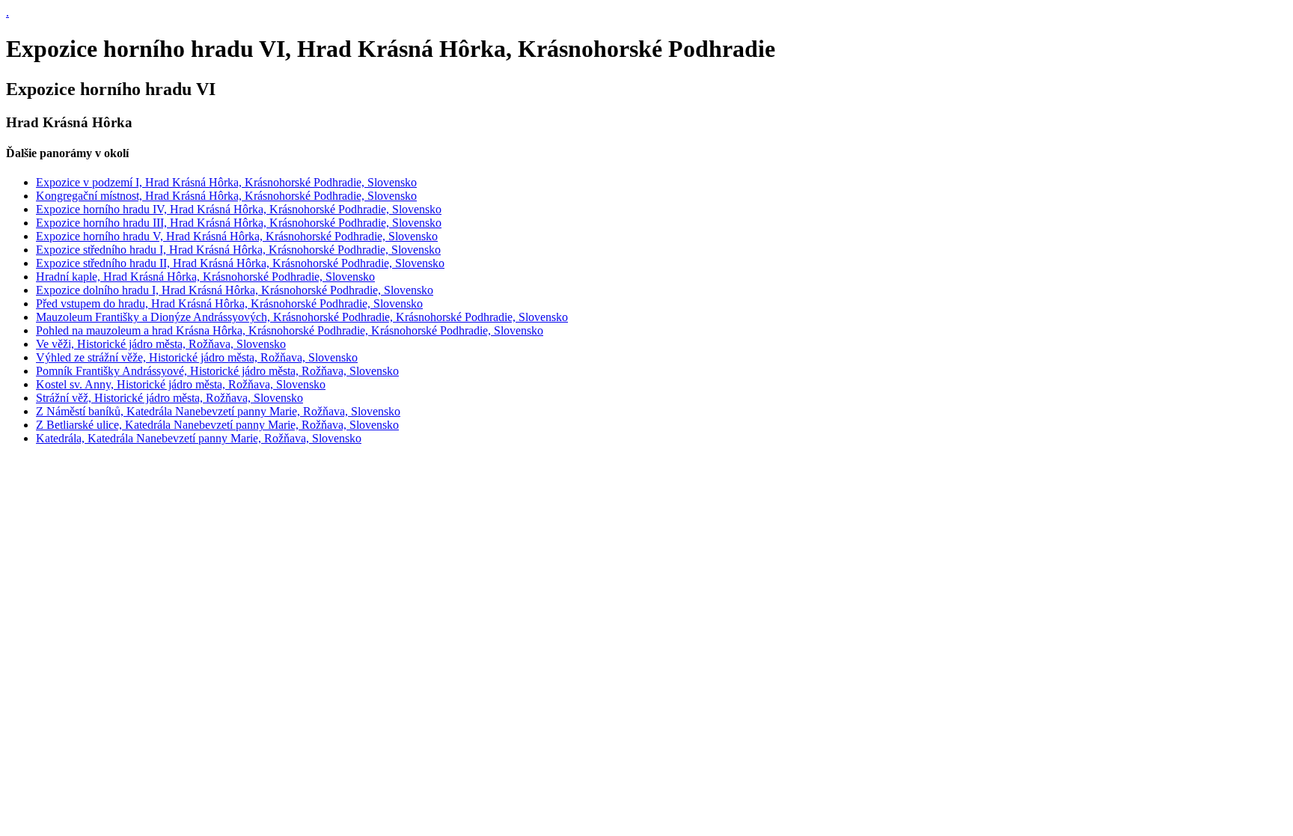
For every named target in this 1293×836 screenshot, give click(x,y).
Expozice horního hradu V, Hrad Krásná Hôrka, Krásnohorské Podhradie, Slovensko (237, 236)
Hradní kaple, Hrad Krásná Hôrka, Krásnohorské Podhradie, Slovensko (205, 276)
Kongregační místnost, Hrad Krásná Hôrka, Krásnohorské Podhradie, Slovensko (226, 195)
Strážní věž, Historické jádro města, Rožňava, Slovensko (169, 397)
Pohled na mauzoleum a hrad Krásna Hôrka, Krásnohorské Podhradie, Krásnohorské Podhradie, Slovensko (289, 330)
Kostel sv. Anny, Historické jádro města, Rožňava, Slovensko (180, 384)
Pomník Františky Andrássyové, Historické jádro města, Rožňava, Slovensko (217, 370)
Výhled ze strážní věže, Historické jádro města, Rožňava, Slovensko (197, 357)
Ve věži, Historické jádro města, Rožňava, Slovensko (161, 344)
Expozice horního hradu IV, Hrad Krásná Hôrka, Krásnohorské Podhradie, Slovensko (238, 209)
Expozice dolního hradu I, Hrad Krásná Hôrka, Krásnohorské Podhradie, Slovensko (234, 290)
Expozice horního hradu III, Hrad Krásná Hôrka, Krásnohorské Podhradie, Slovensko (238, 222)
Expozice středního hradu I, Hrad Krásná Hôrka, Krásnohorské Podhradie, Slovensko (238, 249)
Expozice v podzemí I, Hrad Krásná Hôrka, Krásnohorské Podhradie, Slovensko (226, 182)
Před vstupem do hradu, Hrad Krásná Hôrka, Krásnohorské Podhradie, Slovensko (229, 303)
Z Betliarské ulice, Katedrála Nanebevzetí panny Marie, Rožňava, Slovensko (217, 424)
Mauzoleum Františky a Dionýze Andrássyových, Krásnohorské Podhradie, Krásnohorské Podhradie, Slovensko (302, 317)
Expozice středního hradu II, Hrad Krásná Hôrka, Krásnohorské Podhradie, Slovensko (240, 263)
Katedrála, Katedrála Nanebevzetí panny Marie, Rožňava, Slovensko (198, 438)
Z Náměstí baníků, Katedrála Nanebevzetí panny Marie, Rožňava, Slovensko (218, 411)
